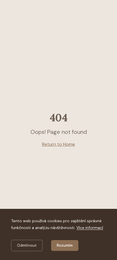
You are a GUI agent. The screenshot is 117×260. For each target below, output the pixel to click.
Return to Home (58, 144)
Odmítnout (27, 245)
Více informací (89, 227)
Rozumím (65, 245)
